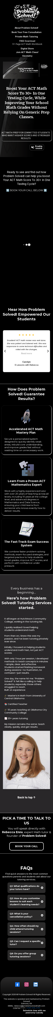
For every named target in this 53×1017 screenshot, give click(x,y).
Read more (26, 353)
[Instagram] (26, 984)
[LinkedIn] (35, 984)
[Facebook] (17, 984)
